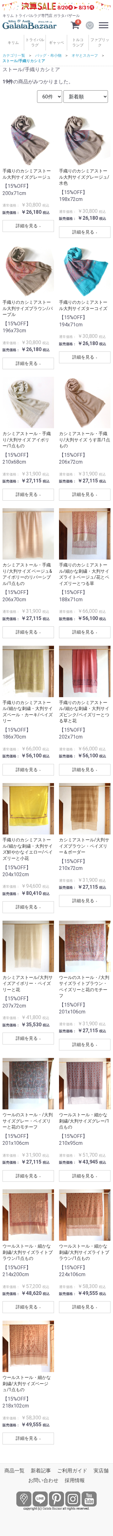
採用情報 (75, 1480)
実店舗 (101, 1471)
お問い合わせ (43, 1480)
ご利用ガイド (72, 1471)
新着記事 (41, 1471)
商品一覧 (14, 1471)
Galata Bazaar (52, 1508)
